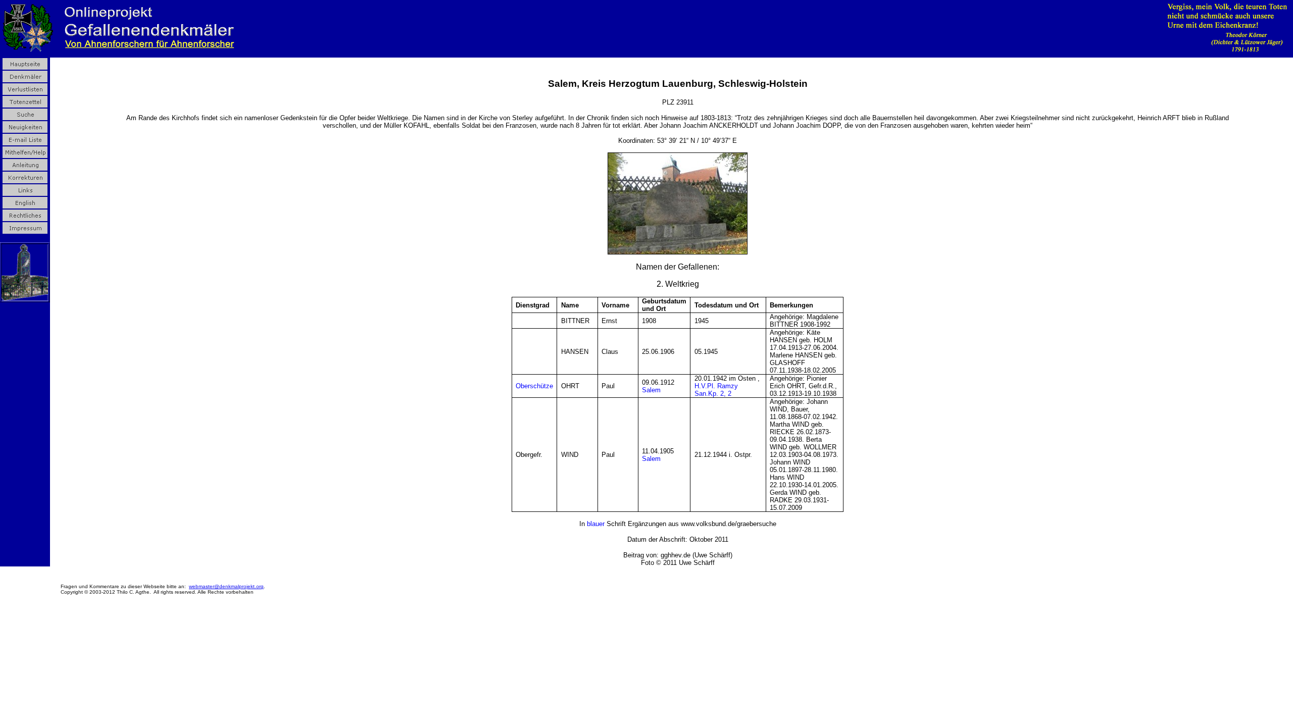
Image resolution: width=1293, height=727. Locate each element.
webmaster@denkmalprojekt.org (226, 586)
